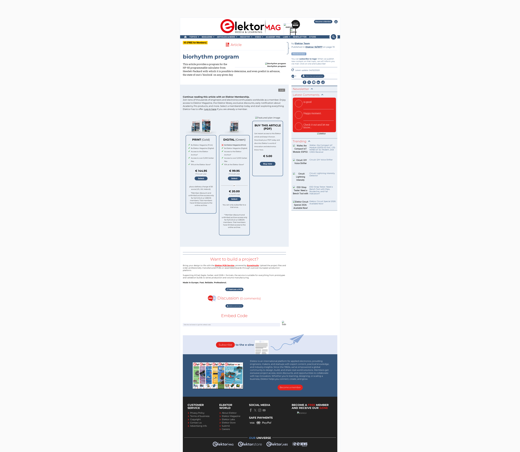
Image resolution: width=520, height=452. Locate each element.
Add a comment (235, 306)
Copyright (195, 419)
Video (258, 37)
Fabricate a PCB (235, 289)
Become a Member (323, 21)
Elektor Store (229, 422)
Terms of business (199, 416)
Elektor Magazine (231, 416)
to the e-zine (236, 344)
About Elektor (229, 413)
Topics (193, 37)
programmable (298, 54)
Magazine (207, 37)
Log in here (210, 109)
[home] (185, 36)
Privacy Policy (197, 413)
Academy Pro (273, 37)
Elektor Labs (228, 419)
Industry (245, 37)
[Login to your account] (336, 21)
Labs (285, 37)
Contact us (196, 422)
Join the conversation (314, 76)
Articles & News (226, 37)
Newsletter (300, 37)
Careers (226, 429)
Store (312, 37)
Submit (226, 426)
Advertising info (198, 426)
